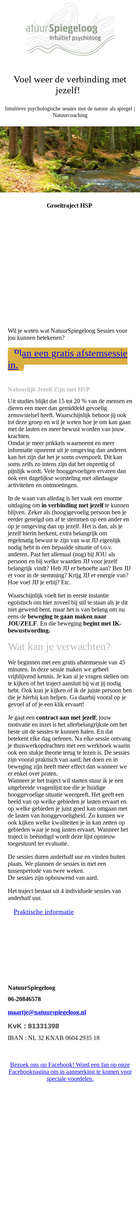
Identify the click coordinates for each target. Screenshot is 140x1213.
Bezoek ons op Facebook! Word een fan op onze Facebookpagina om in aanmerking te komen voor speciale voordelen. (70, 1071)
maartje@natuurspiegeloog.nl (47, 1012)
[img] (70, 29)
